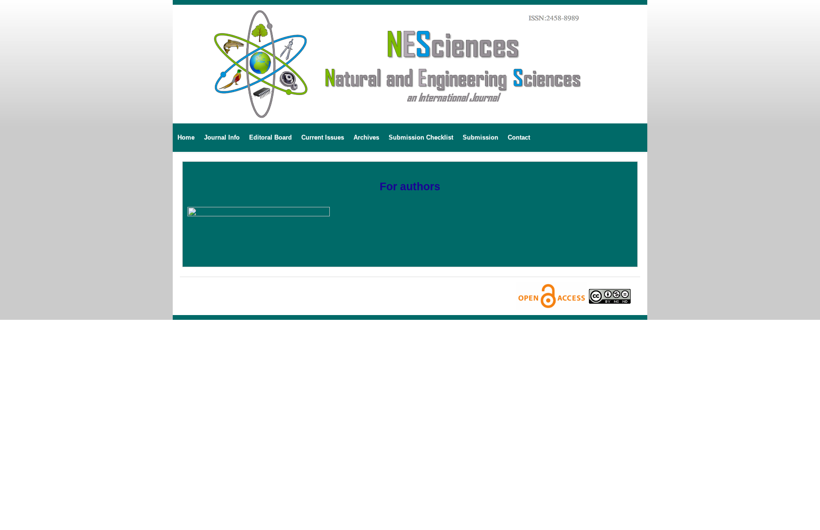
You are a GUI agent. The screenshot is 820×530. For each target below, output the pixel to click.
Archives (366, 137)
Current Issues (322, 137)
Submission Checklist (421, 137)
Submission (480, 137)
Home (186, 137)
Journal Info (222, 137)
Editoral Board (270, 137)
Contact (519, 137)
